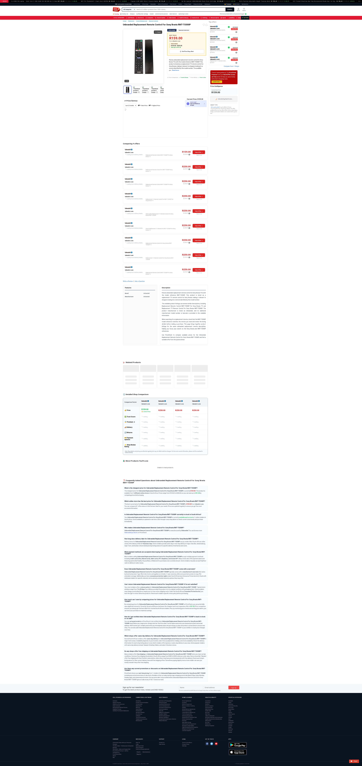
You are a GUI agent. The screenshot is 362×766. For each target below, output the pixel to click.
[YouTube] (216, 744)
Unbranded (172, 30)
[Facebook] (207, 744)
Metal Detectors (163, 720)
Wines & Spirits (215, 17)
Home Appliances (186, 701)
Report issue (199, 155)
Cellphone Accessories (119, 704)
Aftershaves (208, 720)
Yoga (229, 710)
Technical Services (141, 717)
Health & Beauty (183, 17)
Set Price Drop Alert (188, 51)
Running (230, 729)
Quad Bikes (231, 709)
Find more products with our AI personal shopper (232, 14)
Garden (184, 707)
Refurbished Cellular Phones (120, 707)
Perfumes (207, 702)
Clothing (204, 17)
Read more (175, 70)
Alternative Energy (186, 722)
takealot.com (129, 152)
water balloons (173, 14)
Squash (230, 724)
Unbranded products (131, 532)
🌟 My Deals (236, 4)
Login (137, 744)
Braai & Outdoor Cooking (188, 706)
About (114, 755)
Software (138, 715)
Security (161, 710)
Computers (150, 17)
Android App (137, 4)
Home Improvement (187, 719)
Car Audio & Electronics (165, 707)
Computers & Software (143, 697)
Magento (139, 754)
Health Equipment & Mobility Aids (213, 719)
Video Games (172, 17)
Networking (139, 706)
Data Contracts (116, 706)
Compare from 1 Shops (231, 66)
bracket (151, 14)
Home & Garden (161, 17)
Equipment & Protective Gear (189, 717)
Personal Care (208, 707)
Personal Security (232, 706)
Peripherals (139, 710)
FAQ (114, 757)
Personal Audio (163, 702)
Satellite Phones (117, 709)
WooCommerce (146, 752)
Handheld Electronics (164, 704)
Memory (138, 707)
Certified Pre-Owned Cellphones (121, 710)
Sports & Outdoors (235, 697)
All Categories (119, 17)
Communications (163, 709)
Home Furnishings (186, 710)
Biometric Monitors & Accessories (213, 717)
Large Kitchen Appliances (188, 712)
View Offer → (199, 152)
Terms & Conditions (187, 742)
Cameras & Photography (165, 701)
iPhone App (145, 4)
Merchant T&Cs (140, 746)
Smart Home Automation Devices (167, 719)
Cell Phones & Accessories (122, 697)
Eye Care (207, 712)
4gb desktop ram (124, 14)
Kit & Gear (230, 707)
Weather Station (163, 714)
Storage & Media (140, 712)
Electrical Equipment (164, 715)
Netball (230, 732)
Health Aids (208, 710)
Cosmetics (208, 701)
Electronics (141, 17)
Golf (229, 719)
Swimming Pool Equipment (189, 724)
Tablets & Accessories (141, 719)
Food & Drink (195, 17)
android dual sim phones (161, 14)
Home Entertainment (164, 706)
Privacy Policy (205, 690)
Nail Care (207, 714)
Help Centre (162, 744)
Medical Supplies (209, 725)
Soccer (230, 730)
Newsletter (153, 4)
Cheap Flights (187, 4)
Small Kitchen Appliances (188, 709)
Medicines (208, 724)
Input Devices (139, 709)
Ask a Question (140, 281)
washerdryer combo (183, 14)
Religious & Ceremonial (188, 729)
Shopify (138, 752)
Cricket (230, 717)
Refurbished (139, 720)
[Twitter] (212, 744)
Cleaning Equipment (187, 715)
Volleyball (230, 720)
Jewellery (232, 17)
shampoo (132, 14)
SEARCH (229, 9)
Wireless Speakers (164, 717)
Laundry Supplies (186, 730)
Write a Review (128, 281)
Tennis (230, 715)
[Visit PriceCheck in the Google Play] (237, 745)
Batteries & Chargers (164, 712)
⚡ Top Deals (245, 17)
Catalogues (207, 4)
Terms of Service (214, 690)
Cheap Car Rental (197, 4)
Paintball (230, 701)
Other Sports (231, 714)
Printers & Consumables (142, 702)
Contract (115, 701)
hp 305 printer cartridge (142, 14)
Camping (230, 704)
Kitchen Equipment (187, 704)
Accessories (139, 714)
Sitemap (184, 746)
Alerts (238, 10)
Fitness (230, 712)
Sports (224, 17)
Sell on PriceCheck (163, 4)
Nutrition (207, 704)
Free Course (173, 4)
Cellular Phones (117, 702)
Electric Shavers (209, 706)
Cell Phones (131, 17)
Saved (244, 10)
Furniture (184, 702)
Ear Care (207, 722)
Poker (229, 702)
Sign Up (138, 742)
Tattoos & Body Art (209, 715)
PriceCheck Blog (117, 754)
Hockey (230, 725)
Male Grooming (209, 709)
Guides (180, 4)
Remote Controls (184, 30)
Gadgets (240, 17)
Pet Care (184, 720)
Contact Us (162, 742)
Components (139, 704)
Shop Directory (139, 747)
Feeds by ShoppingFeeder (142, 749)
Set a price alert (215, 107)
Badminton (231, 722)
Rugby (230, 727)
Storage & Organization (188, 725)
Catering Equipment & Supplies (190, 727)
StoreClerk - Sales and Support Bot (121, 749)
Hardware (138, 701)
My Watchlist (245, 4)
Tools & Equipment (187, 714)
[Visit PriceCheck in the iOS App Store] (237, 752)
